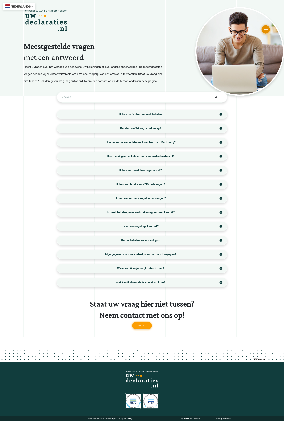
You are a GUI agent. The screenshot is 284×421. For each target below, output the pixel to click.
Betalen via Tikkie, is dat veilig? (140, 128)
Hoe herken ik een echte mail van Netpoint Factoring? (141, 142)
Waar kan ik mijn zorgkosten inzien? (140, 268)
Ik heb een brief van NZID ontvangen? (140, 184)
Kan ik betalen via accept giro (140, 240)
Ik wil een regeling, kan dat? (141, 226)
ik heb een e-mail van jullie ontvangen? (141, 198)
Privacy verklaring (223, 418)
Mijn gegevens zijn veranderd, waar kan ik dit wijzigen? (140, 254)
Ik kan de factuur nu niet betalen (140, 114)
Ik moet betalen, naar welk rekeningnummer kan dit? (141, 212)
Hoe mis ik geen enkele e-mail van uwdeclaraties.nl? (140, 156)
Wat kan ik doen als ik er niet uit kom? (140, 282)
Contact (142, 326)
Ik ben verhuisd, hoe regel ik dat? (140, 170)
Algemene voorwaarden (191, 418)
